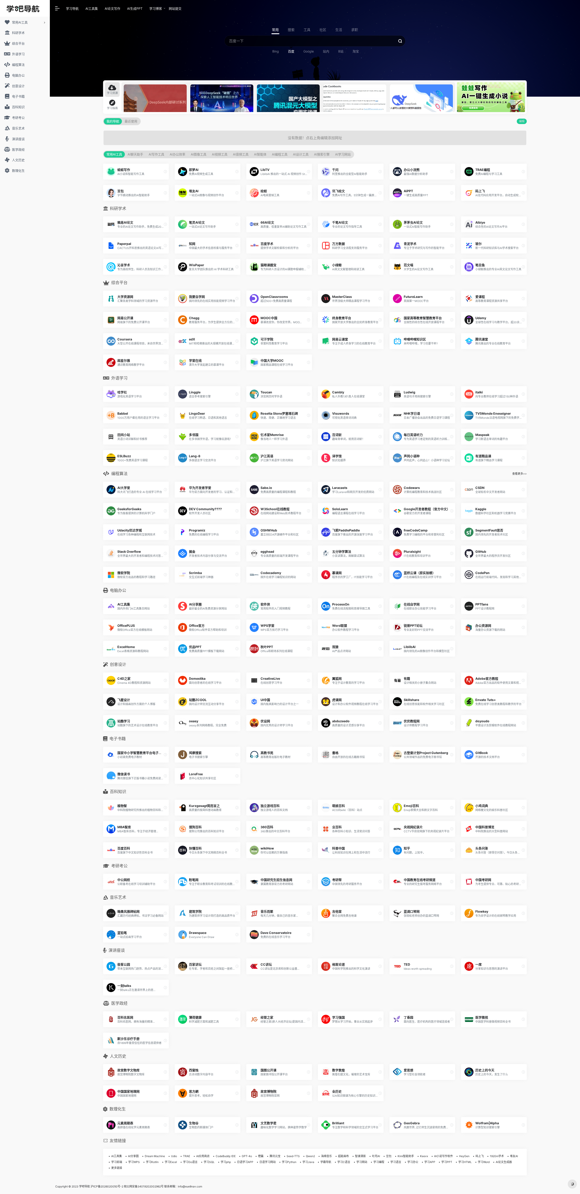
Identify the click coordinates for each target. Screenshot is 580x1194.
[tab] (112, 89)
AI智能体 (260, 154)
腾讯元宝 (275, 1156)
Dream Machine (155, 1156)
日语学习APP (245, 1162)
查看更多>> (519, 473)
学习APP (429, 1162)
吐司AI (376, 1156)
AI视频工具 (219, 154)
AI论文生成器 (504, 1162)
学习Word (484, 1162)
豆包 (389, 1156)
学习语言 (395, 1162)
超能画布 (343, 1156)
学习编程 (378, 1162)
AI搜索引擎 (322, 154)
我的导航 (112, 121)
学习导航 (72, 8)
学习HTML (465, 1162)
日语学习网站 (267, 1162)
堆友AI (514, 1156)
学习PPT (446, 1162)
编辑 (521, 121)
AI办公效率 (177, 154)
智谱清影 (360, 1156)
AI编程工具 (280, 154)
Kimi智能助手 (406, 1156)
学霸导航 (325, 1162)
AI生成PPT (135, 8)
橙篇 (260, 1156)
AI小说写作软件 (443, 1156)
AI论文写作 (112, 8)
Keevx (424, 1156)
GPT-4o (247, 1156)
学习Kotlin (152, 1162)
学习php (226, 1162)
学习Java (308, 1162)
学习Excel (171, 1162)
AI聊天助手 (135, 154)
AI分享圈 (133, 1156)
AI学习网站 (343, 154)
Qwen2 (310, 1156)
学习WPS (134, 1162)
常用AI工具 (114, 154)
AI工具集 (91, 8)
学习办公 (412, 1162)
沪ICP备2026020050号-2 (107, 1186)
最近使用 (131, 121)
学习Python (289, 1162)
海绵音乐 (326, 1156)
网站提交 (175, 8)
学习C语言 (343, 1162)
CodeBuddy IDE (226, 1156)
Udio (174, 1156)
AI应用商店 (203, 1156)
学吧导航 (84, 1186)
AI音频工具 (241, 154)
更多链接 (116, 1168)
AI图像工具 (198, 154)
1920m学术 (497, 1156)
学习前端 (116, 1162)
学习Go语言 (190, 1162)
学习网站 (361, 1162)
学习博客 (155, 8)
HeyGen (464, 1156)
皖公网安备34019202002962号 (144, 1186)
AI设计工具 (301, 154)
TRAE (186, 1156)
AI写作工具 (156, 154)
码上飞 (480, 1156)
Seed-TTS (293, 1156)
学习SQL (209, 1162)
